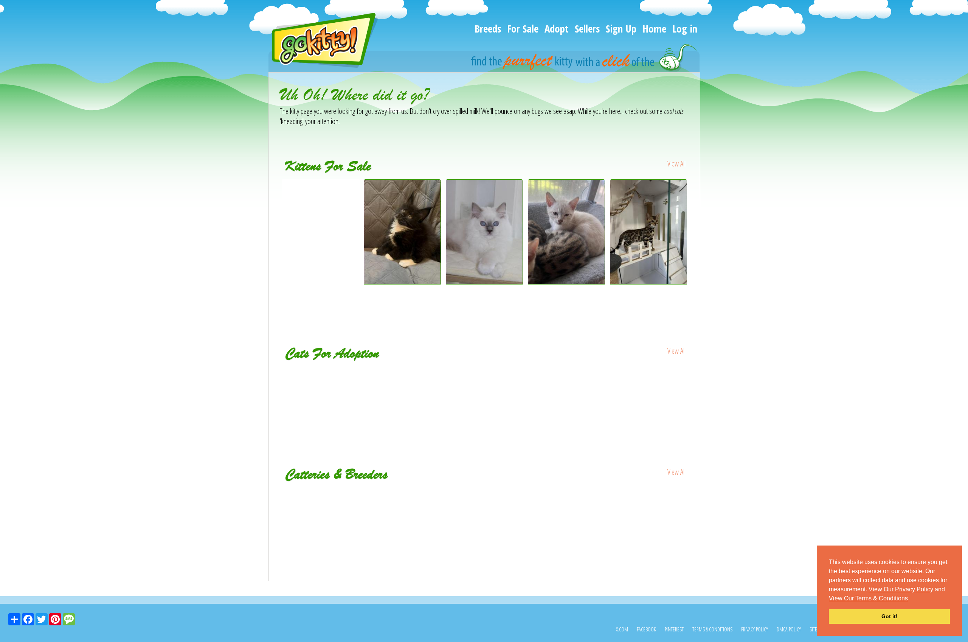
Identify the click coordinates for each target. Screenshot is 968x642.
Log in (684, 29)
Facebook (646, 629)
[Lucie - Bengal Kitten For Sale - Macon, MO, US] (648, 282)
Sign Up (621, 29)
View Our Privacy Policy (901, 589)
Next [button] (695, 246)
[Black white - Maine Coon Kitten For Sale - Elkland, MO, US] (402, 282)
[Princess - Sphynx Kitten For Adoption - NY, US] (321, 377)
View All (676, 164)
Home (654, 29)
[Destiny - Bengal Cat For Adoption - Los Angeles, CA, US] (649, 377)
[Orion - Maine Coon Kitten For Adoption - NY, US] (403, 377)
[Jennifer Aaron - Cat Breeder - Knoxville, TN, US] (484, 493)
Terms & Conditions (712, 629)
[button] (910, 599)
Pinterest (674, 629)
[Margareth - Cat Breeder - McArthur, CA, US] (621, 493)
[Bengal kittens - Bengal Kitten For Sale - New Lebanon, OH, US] (566, 282)
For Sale (522, 29)
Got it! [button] (889, 616)
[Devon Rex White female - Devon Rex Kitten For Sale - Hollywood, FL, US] (321, 195)
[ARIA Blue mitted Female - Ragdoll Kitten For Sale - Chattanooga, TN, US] (484, 282)
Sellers (587, 29)
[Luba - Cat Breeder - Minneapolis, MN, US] (348, 493)
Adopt (556, 29)
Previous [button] (274, 246)
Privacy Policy (754, 629)
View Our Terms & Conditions (868, 598)
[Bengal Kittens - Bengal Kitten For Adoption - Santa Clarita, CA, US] (567, 382)
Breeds (488, 29)
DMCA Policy (789, 629)
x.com (622, 629)
